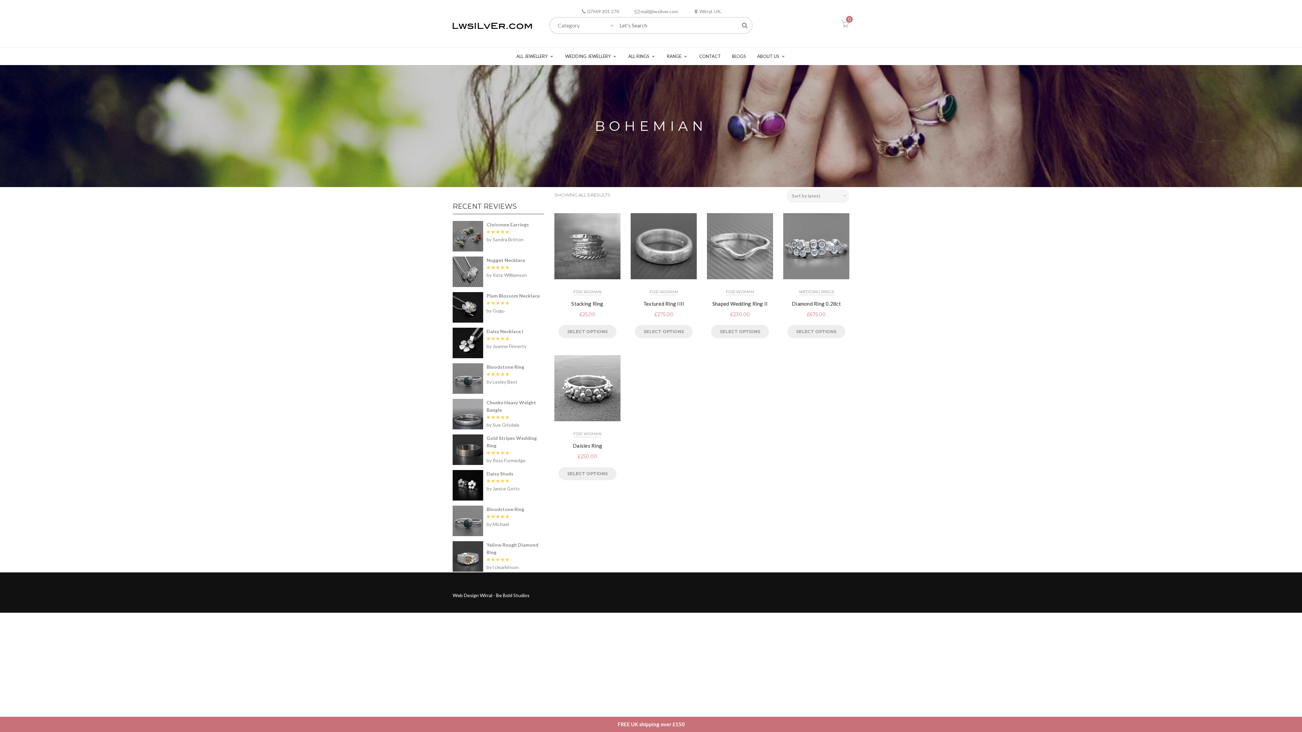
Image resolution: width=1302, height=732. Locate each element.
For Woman (587, 291)
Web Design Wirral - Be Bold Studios (491, 595)
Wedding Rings (816, 291)
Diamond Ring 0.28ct (816, 304)
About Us (768, 56)
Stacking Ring (587, 304)
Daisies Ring (587, 446)
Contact (710, 56)
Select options (587, 331)
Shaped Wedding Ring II (740, 304)
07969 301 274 (603, 11)
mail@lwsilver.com (659, 11)
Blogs (739, 56)
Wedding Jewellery (588, 56)
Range (674, 56)
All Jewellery (532, 56)
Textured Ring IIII (664, 304)
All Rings (638, 56)
